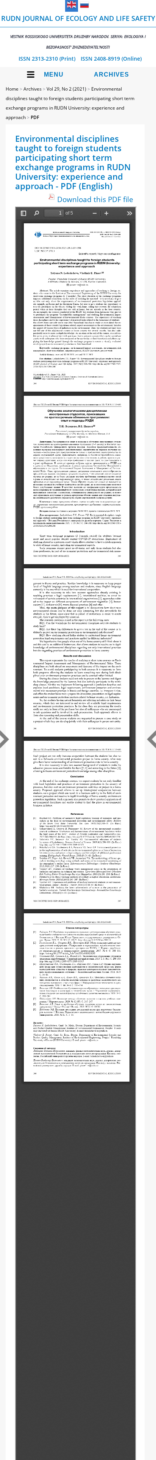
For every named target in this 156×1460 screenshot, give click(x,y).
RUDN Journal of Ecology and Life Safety (78, 32)
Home (12, 89)
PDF (35, 117)
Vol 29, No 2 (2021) (66, 89)
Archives (111, 74)
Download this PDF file (95, 199)
